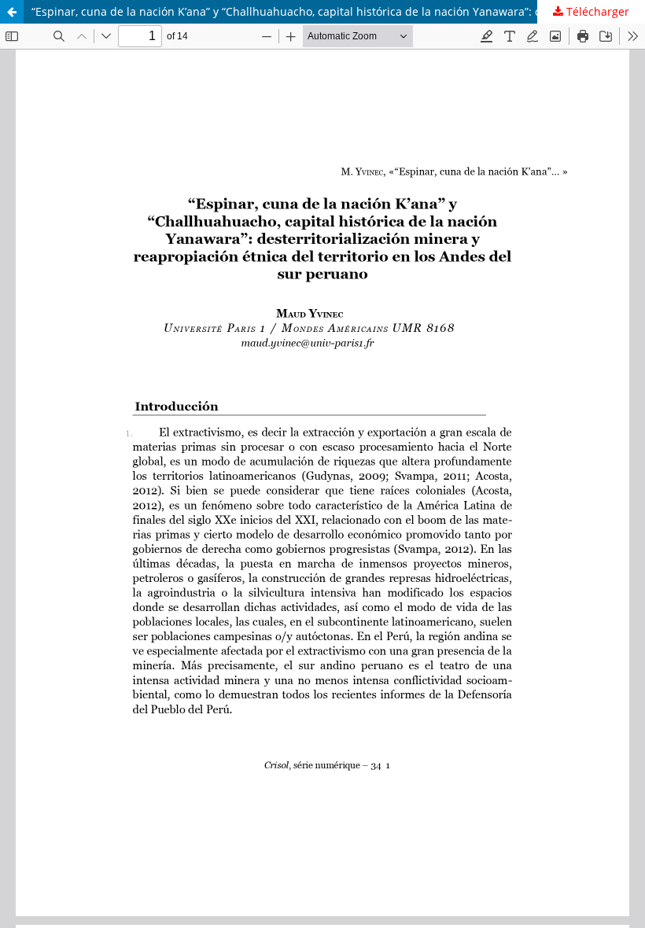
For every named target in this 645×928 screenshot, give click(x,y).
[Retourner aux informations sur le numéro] (12, 12)
